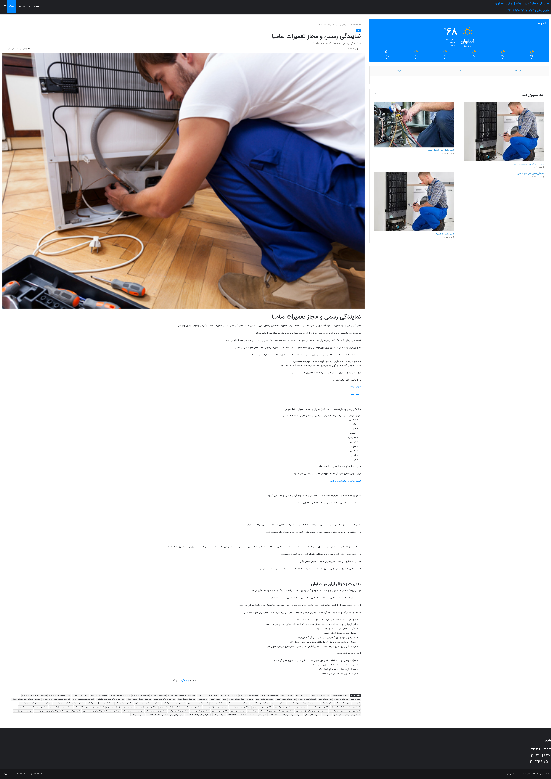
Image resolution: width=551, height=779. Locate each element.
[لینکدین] (34, 774)
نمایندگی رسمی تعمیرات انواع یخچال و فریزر (346, 707)
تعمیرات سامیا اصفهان (158, 695)
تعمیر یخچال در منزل (302, 695)
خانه (357, 24)
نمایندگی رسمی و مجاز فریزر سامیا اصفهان (119, 707)
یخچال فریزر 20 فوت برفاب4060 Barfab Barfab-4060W (247, 715)
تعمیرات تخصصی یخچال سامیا (208, 695)
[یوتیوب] (31, 774)
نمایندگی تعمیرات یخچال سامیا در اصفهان (100, 703)
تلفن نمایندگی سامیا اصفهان (307, 699)
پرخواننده (519, 71)
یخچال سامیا (327, 715)
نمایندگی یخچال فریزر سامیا (71, 711)
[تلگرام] (24, 774)
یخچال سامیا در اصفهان (312, 715)
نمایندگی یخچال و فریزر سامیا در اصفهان (347, 715)
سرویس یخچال (202, 699)
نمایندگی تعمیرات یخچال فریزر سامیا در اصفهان (69, 703)
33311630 (356, 394)
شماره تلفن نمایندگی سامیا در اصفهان (139, 699)
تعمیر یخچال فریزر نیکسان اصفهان (440, 150)
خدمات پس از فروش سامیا (264, 699)
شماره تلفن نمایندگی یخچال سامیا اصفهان (56, 699)
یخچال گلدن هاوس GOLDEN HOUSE (198, 715)
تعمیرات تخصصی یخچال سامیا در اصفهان (181, 695)
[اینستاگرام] (28, 774)
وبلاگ (11, 6)
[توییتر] (38, 774)
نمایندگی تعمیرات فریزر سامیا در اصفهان (147, 703)
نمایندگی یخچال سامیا (113, 711)
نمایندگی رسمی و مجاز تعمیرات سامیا (215, 707)
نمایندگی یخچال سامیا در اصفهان (93, 711)
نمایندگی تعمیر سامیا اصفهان (260, 703)
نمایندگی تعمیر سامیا (278, 703)
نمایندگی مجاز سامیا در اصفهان (156, 711)
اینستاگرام (185, 680)
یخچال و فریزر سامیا (137, 715)
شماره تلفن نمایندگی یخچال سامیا (83, 699)
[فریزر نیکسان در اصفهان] (414, 201)
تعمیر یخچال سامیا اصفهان (269, 695)
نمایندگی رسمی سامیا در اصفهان (240, 707)
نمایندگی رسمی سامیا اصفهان (262, 707)
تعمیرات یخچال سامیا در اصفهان (59, 695)
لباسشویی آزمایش (327, 703)
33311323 (355, 387)
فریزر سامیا (356, 703)
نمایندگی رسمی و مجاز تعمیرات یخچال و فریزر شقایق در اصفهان (180, 707)
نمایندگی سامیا (252, 711)
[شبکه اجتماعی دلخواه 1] (21, 774)
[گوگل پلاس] (45, 774)
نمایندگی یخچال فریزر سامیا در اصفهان (47, 711)
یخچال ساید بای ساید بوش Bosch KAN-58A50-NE (285, 715)
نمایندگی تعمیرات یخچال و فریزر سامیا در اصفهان (35, 703)
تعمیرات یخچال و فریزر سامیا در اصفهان (347, 699)
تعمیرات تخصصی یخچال (229, 695)
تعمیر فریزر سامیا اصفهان (340, 695)
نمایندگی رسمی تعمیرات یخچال (319, 707)
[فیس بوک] (41, 774)
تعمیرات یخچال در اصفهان (99, 695)
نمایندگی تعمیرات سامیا (217, 703)
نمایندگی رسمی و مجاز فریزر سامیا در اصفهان (89, 707)
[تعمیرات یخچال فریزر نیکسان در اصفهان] (504, 131)
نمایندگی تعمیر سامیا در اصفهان (238, 703)
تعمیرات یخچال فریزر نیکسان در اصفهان (528, 163)
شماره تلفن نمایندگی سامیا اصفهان (164, 699)
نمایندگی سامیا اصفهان (238, 711)
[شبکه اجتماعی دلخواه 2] (17, 774)
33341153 (540, 761)
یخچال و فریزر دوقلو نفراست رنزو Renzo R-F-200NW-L (165, 715)
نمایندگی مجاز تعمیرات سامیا (200, 711)
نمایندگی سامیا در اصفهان (220, 711)
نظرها (399, 71)
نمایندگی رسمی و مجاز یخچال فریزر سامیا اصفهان (311, 711)
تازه (459, 71)
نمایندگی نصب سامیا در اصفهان (133, 711)
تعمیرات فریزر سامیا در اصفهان (120, 695)
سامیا (352, 24)
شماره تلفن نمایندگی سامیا (186, 699)
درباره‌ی (5, 773)
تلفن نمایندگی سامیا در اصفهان (286, 699)
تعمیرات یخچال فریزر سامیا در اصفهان (34, 695)
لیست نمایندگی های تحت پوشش (345, 481)
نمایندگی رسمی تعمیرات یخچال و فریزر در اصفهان (290, 707)
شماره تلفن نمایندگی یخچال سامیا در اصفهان (26, 699)
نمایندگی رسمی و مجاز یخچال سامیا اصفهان (33, 707)
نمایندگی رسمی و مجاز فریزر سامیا (147, 707)
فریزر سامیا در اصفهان (343, 703)
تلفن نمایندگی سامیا (325, 699)
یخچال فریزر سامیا (219, 715)
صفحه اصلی (34, 6)
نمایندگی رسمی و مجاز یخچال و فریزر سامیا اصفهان (276, 711)
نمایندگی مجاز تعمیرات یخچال (178, 711)
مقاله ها (22, 6)
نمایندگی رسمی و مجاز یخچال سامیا (61, 707)
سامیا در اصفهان (215, 699)
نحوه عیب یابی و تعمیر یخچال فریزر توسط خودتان (303, 703)
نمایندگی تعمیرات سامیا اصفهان (198, 703)
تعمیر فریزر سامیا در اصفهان (320, 695)
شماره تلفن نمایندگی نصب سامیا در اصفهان (110, 699)
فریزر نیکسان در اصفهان (444, 233)
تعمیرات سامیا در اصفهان (140, 695)
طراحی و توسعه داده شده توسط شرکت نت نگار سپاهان (528, 773)
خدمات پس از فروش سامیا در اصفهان (241, 699)
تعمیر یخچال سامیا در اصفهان (248, 695)
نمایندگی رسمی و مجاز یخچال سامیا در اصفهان (345, 711)
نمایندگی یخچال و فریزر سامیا (23, 711)
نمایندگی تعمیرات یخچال (124, 703)
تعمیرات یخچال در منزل (80, 695)
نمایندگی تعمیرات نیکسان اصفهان (530, 173)
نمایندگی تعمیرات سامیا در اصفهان (174, 703)
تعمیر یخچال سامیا (287, 695)
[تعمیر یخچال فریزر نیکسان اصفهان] (414, 124)
